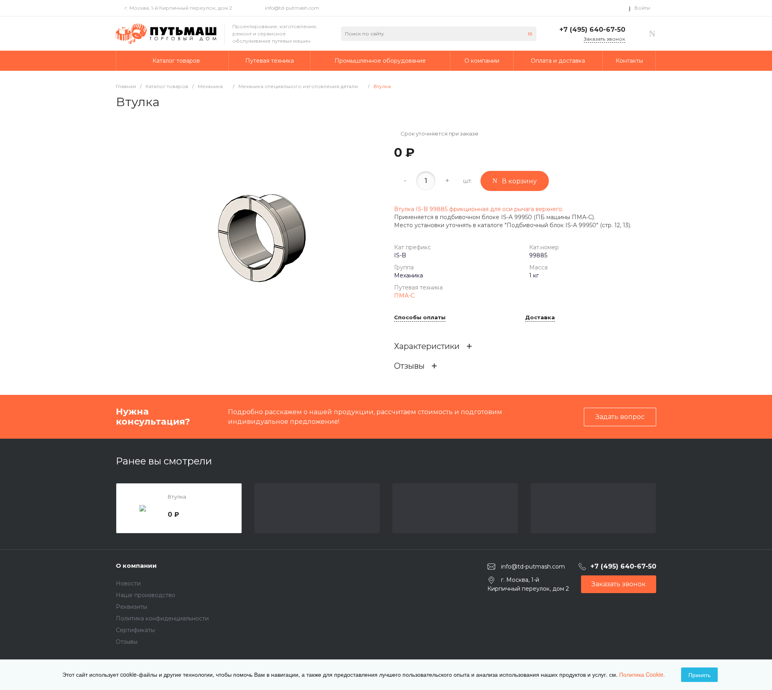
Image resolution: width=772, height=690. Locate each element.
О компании (136, 565)
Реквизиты (131, 606)
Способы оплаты (420, 317)
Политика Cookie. (642, 674)
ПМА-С (404, 295)
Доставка (540, 317)
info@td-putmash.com (292, 8)
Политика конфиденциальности (162, 618)
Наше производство (145, 595)
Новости (128, 583)
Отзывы (127, 641)
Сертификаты (135, 630)
